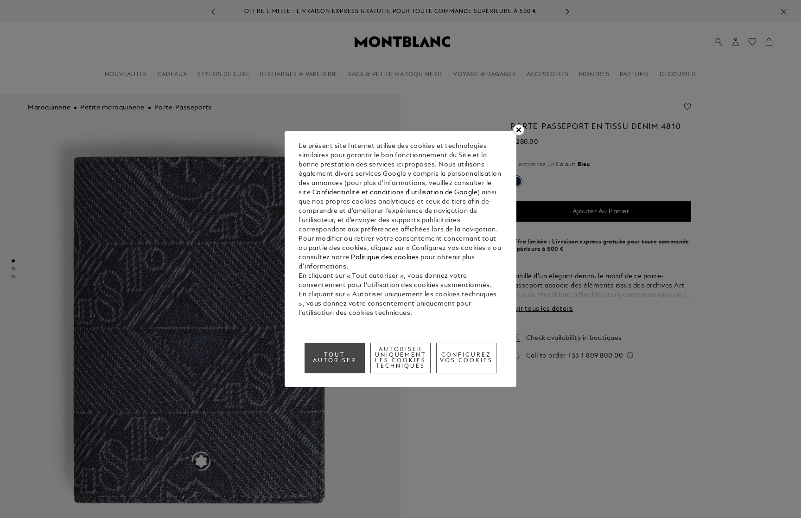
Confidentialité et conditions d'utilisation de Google (395, 193)
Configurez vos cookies (466, 358)
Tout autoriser (334, 358)
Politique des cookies (385, 258)
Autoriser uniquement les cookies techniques (400, 358)
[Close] (518, 129)
